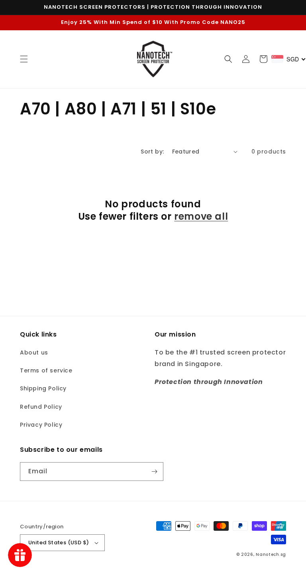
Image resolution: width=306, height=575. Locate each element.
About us (34, 352)
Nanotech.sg (271, 554)
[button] (24, 59)
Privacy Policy (41, 425)
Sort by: (152, 152)
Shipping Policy (43, 388)
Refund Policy (41, 407)
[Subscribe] (154, 471)
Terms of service (46, 370)
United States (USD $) (58, 542)
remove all (201, 216)
